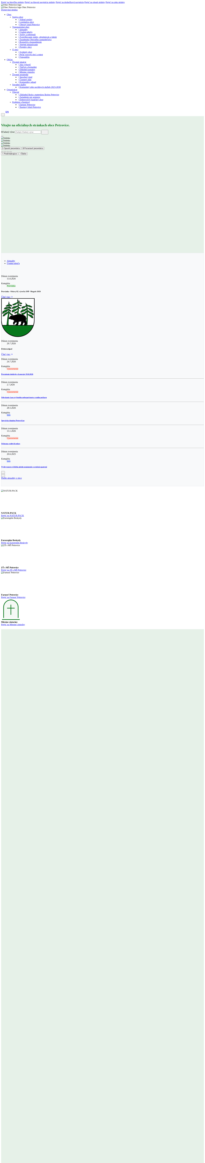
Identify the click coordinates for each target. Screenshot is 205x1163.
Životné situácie (19, 62)
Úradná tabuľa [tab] (13, 263)
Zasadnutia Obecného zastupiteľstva (35, 39)
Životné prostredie (20, 74)
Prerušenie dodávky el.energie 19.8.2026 (17, 374)
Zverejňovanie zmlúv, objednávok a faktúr (38, 37)
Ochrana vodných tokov (10, 444)
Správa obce (17, 17)
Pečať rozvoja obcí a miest (31, 54)
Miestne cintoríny (27, 72)
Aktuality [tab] (11, 261)
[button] (7, 112)
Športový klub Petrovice (30, 107)
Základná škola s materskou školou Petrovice (39, 94)
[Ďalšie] (3, 475)
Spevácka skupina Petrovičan (12, 420)
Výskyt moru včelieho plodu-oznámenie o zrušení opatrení (24, 467)
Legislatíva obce (26, 22)
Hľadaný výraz (8, 132)
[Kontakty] (2, 112)
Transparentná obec (20, 27)
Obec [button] (9, 14)
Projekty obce (25, 47)
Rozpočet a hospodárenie (30, 42)
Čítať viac (6, 297)
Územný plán (25, 79)
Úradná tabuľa (25, 32)
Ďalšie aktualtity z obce (11, 478)
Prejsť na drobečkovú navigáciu (70, 2)
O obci (15, 49)
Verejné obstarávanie (28, 44)
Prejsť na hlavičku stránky (12, 2)
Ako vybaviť (25, 64)
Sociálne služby (19, 84)
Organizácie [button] (12, 89)
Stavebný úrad (25, 77)
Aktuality (23, 29)
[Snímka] (2, 151)
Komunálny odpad (27, 82)
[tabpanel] (102, 373)
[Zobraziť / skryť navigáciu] (3, 114)
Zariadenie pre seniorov (29, 97)
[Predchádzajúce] (3, 472)
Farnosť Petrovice (27, 104)
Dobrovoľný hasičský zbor (31, 99)
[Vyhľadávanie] (4, 112)
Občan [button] (10, 59)
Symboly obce (25, 52)
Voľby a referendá (27, 34)
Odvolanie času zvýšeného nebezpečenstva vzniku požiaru (24, 397)
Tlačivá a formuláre (28, 67)
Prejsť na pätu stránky (115, 2)
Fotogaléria (24, 57)
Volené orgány (25, 19)
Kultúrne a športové (21, 102)
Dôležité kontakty (27, 69)
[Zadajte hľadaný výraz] (44, 132)
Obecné (15, 92)
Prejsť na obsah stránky (94, 2)
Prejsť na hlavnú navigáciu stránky (40, 2)
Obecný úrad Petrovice (29, 24)
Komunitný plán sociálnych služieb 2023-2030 (40, 87)
